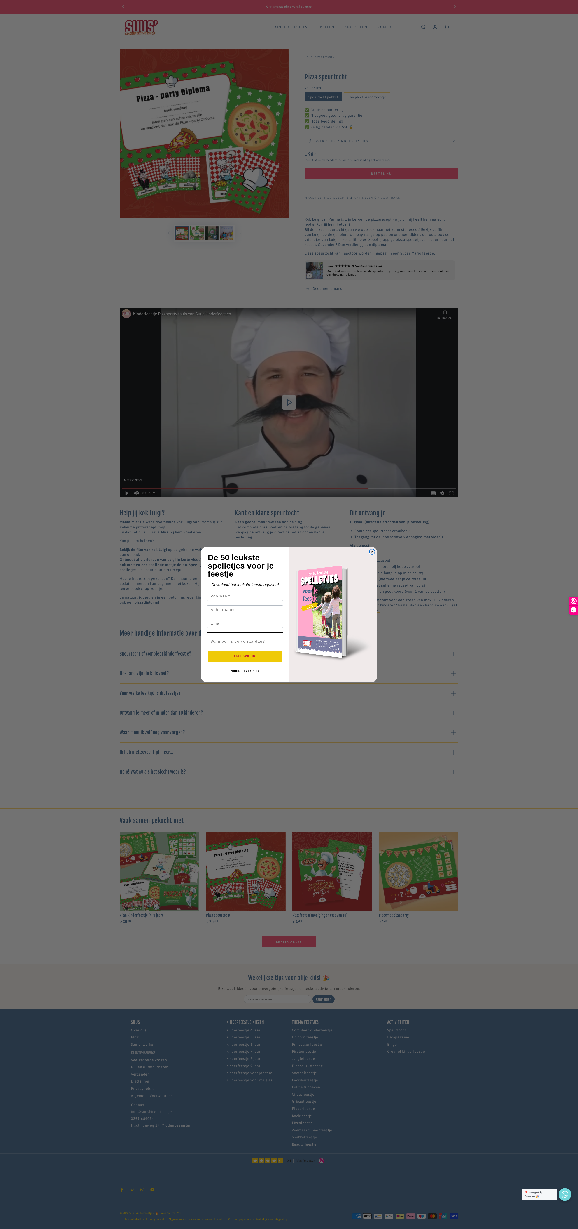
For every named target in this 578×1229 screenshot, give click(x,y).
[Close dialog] (372, 551)
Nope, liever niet (245, 670)
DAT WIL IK (245, 656)
